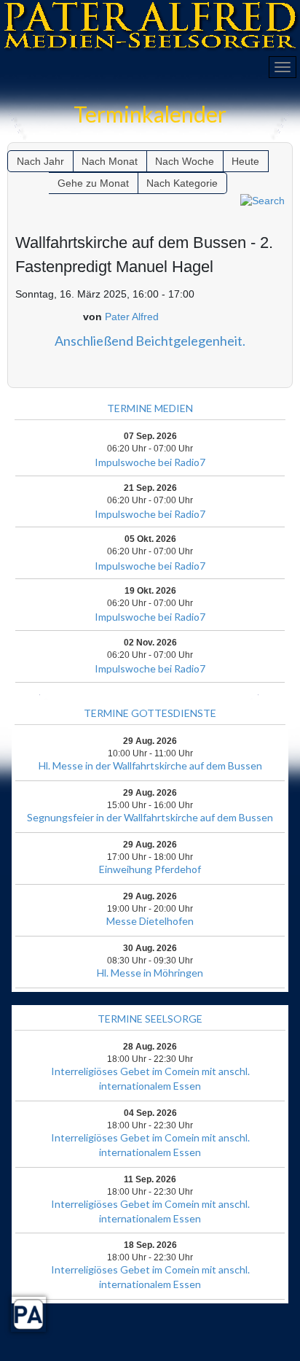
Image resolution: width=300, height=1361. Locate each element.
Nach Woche (184, 161)
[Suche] (262, 200)
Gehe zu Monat (93, 183)
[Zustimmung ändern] (28, 1314)
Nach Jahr (40, 161)
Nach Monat (110, 161)
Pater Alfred (132, 316)
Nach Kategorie (182, 183)
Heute (245, 161)
